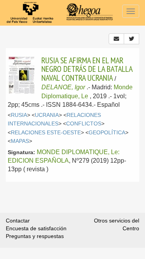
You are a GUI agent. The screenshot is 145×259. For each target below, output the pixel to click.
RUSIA (19, 115)
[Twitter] (131, 38)
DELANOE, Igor (63, 87)
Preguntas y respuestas (35, 236)
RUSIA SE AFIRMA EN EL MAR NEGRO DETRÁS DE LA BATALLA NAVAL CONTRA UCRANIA (86, 69)
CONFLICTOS (83, 124)
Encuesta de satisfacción (36, 228)
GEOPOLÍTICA (107, 133)
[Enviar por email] (116, 38)
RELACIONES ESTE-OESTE (46, 133)
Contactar (18, 220)
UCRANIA (47, 115)
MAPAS (20, 141)
